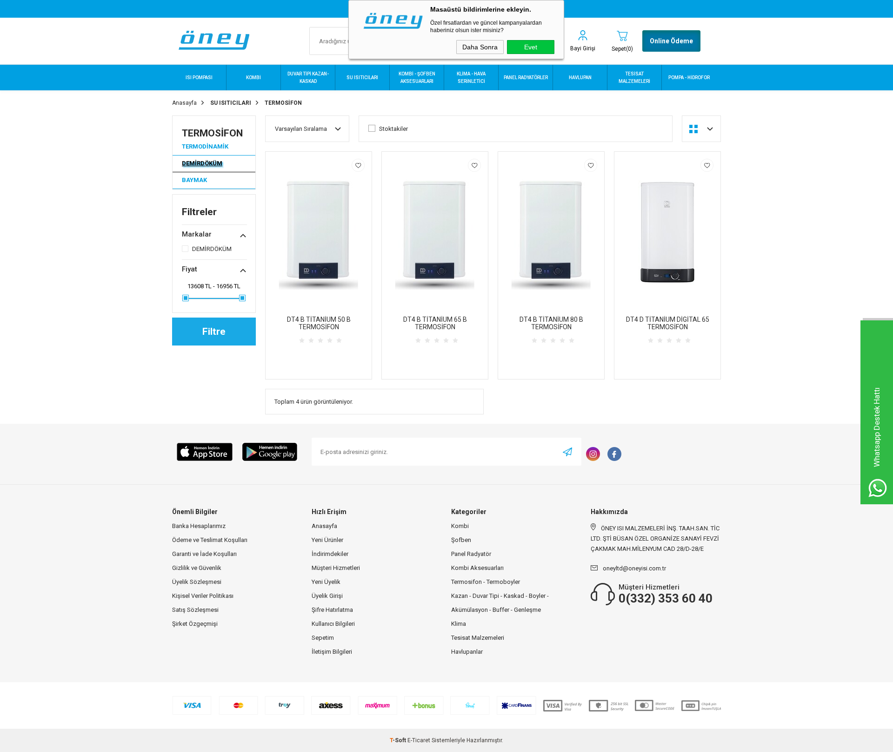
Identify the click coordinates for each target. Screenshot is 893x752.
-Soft (398, 740)
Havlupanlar (467, 651)
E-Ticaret (418, 740)
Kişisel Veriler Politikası (202, 595)
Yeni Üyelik (326, 581)
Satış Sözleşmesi (195, 609)
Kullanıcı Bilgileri (333, 623)
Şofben (461, 539)
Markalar (197, 234)
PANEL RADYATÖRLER (526, 77)
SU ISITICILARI (362, 77)
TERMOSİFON (212, 133)
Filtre (214, 331)
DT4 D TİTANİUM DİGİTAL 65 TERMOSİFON (667, 323)
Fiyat (189, 269)
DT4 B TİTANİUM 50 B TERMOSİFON (319, 323)
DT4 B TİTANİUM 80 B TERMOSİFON (551, 323)
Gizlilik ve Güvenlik (196, 567)
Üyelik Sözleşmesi (196, 581)
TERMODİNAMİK (205, 146)
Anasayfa (324, 525)
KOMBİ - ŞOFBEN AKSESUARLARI (417, 77)
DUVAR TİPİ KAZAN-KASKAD (308, 77)
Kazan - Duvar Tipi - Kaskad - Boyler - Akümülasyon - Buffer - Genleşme (500, 602)
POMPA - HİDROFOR (689, 77)
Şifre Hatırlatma (332, 609)
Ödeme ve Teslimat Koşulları (209, 539)
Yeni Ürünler (327, 539)
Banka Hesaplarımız (199, 525)
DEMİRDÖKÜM (202, 163)
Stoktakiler (393, 128)
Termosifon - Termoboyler (485, 581)
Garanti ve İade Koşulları (204, 553)
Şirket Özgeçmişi (195, 623)
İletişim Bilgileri (332, 651)
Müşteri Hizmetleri (336, 567)
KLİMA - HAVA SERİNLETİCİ (471, 77)
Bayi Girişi (582, 48)
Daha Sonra (480, 47)
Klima (458, 623)
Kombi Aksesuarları (477, 567)
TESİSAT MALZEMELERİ (634, 77)
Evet (530, 47)
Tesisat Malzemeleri (477, 637)
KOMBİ (253, 77)
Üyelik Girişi (327, 595)
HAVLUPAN (580, 77)
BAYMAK (194, 179)
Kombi (460, 525)
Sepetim (323, 637)
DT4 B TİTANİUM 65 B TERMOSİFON (435, 323)
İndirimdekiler (330, 553)
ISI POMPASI (199, 77)
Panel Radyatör (471, 553)
